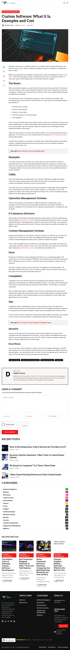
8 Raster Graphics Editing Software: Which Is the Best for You (59, 564)
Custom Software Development (30, 360)
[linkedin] (5, 621)
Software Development (11, 12)
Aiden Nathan (8, 580)
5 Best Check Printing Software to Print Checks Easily (35, 474)
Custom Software (14, 360)
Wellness (35, 528)
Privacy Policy (52, 647)
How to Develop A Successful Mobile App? (31, 151)
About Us (22, 600)
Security (35, 520)
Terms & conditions (62, 647)
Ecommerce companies (27, 220)
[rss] (14, 621)
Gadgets (35, 509)
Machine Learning (35, 514)
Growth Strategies (35, 511)
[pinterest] (8, 621)
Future (35, 506)
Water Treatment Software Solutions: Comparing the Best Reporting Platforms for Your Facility (43, 567)
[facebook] (2, 621)
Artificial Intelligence (35, 489)
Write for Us (23, 602)
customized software (47, 360)
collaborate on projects (28, 248)
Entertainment (35, 500)
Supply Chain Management (35, 525)
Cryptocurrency (35, 497)
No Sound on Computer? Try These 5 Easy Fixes (32, 465)
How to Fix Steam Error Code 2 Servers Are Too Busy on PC (38, 447)
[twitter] (11, 621)
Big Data (35, 492)
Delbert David (9, 25)
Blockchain (35, 495)
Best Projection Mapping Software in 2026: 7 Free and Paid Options (26, 563)
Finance (35, 503)
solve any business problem (58, 135)
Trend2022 (59, 360)
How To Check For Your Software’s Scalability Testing (34, 322)
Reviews (35, 517)
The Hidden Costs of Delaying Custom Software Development (8, 564)
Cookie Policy (42, 647)
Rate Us (28, 640)
